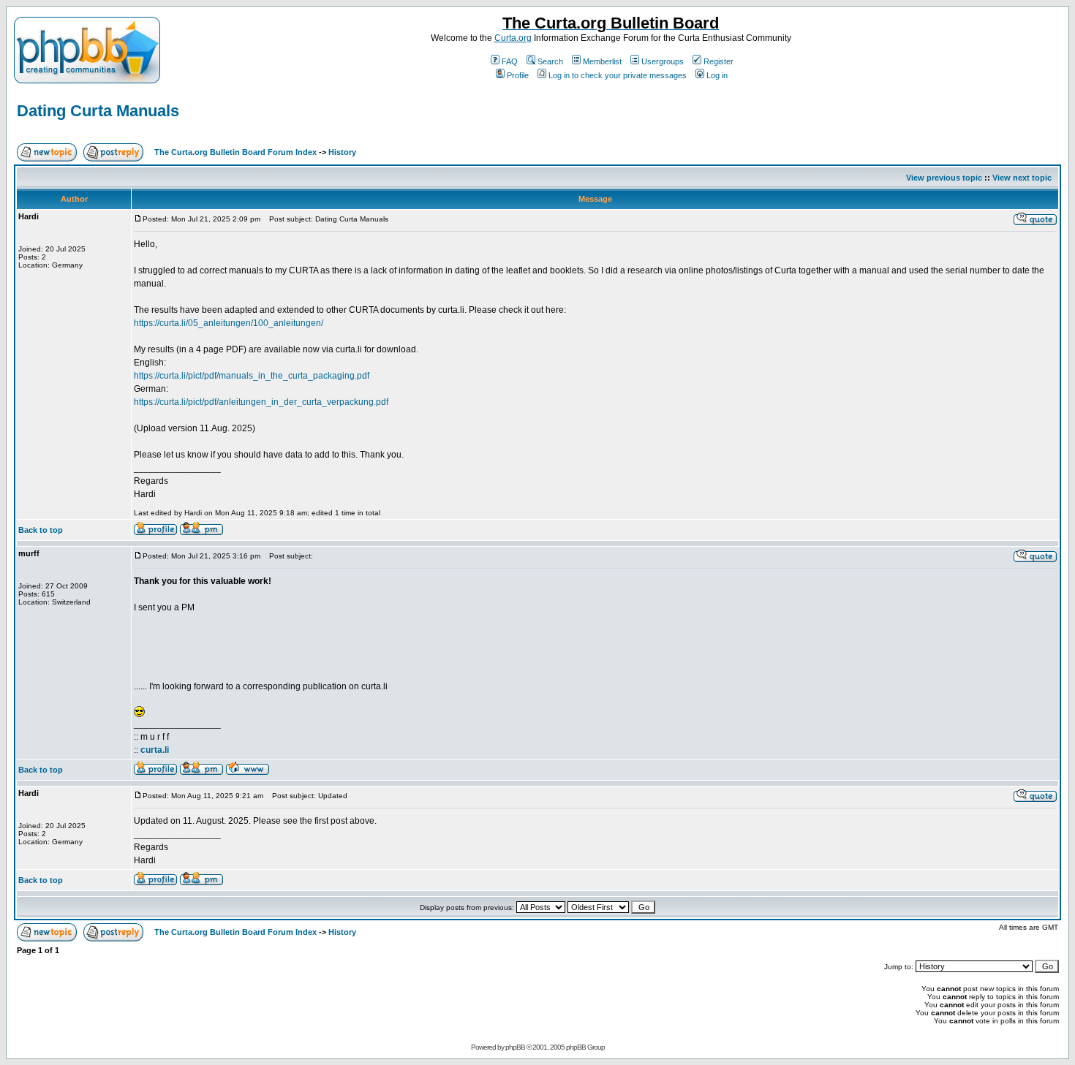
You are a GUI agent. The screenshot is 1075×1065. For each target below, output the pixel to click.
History (342, 152)
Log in (717, 75)
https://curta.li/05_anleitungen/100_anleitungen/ (228, 323)
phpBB (515, 1047)
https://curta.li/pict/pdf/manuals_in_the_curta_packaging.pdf (251, 376)
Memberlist (602, 61)
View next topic (1022, 177)
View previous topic (944, 177)
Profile (518, 75)
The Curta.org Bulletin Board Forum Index (235, 152)
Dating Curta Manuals (98, 111)
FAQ (510, 61)
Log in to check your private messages (617, 75)
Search (550, 61)
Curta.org (513, 38)
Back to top (40, 530)
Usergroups (662, 61)
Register (718, 61)
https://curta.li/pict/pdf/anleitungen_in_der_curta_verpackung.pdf (261, 402)
